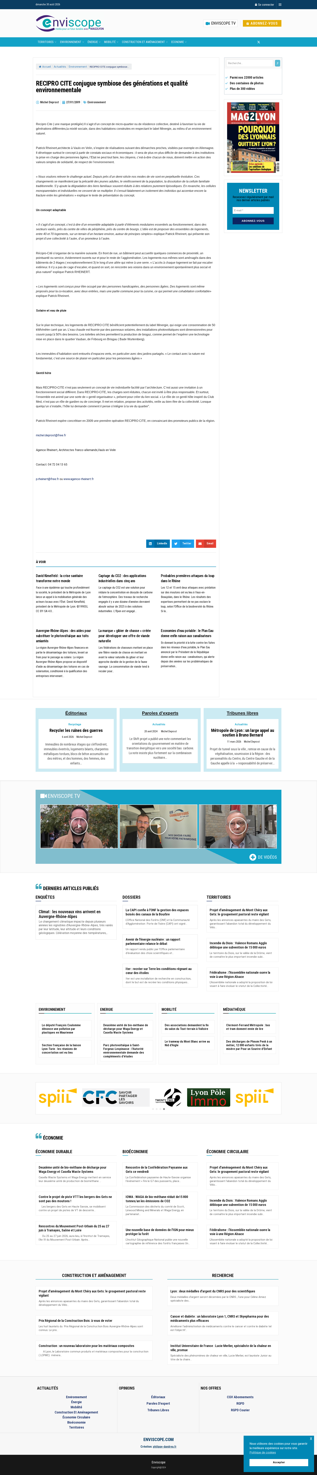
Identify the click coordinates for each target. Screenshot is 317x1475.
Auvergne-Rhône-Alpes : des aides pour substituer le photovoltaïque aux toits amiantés (63, 636)
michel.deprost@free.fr (51, 435)
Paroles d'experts (160, 713)
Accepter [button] (279, 1462)
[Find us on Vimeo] (277, 42)
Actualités (60, 66)
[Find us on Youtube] (265, 42)
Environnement (70, 42)
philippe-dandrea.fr (164, 1446)
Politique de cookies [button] (262, 1452)
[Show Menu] (280, 4)
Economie (177, 42)
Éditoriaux (76, 713)
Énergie (93, 42)
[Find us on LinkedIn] (271, 42)
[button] (79, 826)
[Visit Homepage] (70, 23)
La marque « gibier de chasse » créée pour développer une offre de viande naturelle (125, 636)
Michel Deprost (84, 737)
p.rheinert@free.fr (47, 479)
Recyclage (74, 724)
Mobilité (110, 42)
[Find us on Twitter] (258, 42)
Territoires (46, 42)
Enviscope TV (223, 23)
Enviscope (158, 1462)
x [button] (311, 1438)
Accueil (46, 66)
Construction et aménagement (143, 42)
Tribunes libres (242, 713)
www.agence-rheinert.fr (78, 479)
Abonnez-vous (263, 23)
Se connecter (265, 4)
